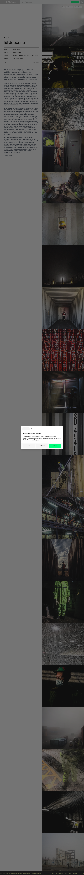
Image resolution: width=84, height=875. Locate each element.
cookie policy (35, 440)
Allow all (55, 445)
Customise (42, 445)
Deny (29, 445)
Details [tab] (33, 429)
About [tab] (39, 429)
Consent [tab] (26, 429)
